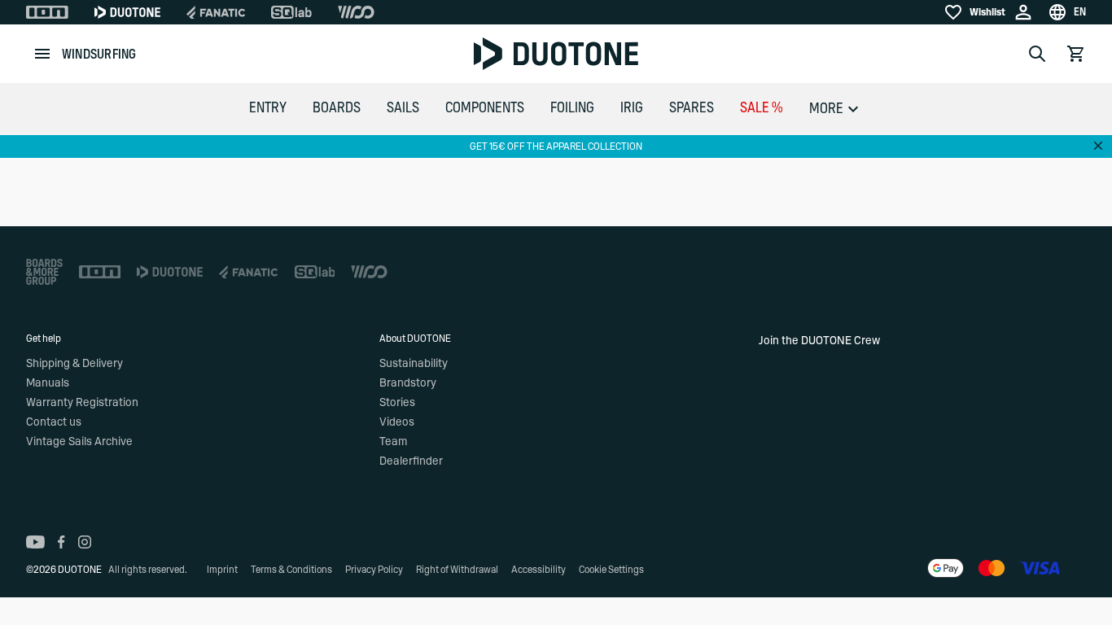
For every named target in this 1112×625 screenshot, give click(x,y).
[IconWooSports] (356, 12)
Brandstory (407, 383)
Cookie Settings (611, 570)
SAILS (403, 108)
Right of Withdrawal (457, 570)
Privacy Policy (374, 570)
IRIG (631, 108)
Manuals (47, 383)
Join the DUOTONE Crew (819, 341)
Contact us (53, 422)
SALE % (761, 108)
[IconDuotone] (127, 12)
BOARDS (337, 108)
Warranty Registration (82, 403)
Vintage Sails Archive (79, 442)
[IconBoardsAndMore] (44, 272)
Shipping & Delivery (74, 363)
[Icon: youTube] (35, 542)
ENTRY (268, 108)
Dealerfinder (411, 461)
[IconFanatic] (215, 12)
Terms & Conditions (291, 570)
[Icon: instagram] (84, 542)
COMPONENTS (484, 108)
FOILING (572, 108)
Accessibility (538, 570)
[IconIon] (47, 12)
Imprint (222, 570)
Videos (396, 422)
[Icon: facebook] (61, 542)
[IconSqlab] (291, 12)
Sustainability (413, 363)
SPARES (691, 108)
